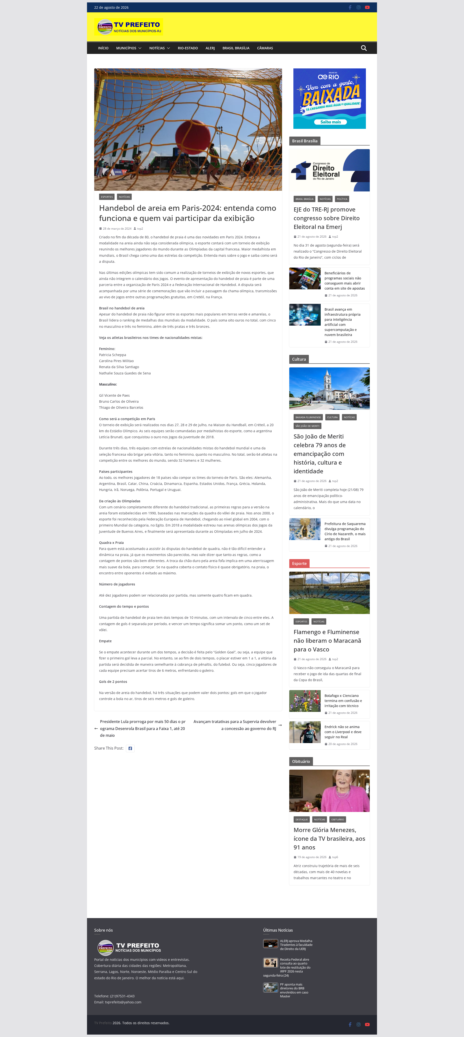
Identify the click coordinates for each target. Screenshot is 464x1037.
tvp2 (140, 228)
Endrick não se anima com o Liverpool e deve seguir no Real (343, 731)
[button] (139, 48)
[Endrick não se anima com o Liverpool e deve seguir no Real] (305, 735)
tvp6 (335, 857)
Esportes (107, 196)
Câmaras (265, 48)
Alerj (210, 48)
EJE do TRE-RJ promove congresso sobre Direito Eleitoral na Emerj (327, 218)
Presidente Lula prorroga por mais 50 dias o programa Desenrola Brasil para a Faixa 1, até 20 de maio (143, 728)
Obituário (337, 819)
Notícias (157, 48)
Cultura (332, 417)
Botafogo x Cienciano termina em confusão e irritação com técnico (343, 700)
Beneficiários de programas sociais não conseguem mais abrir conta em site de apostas (345, 281)
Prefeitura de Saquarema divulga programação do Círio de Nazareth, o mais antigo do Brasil (345, 531)
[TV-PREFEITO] (128, 942)
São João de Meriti (307, 426)
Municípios (126, 48)
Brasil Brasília (236, 48)
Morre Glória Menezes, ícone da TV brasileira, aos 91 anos (329, 838)
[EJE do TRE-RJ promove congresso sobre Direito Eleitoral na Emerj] (329, 170)
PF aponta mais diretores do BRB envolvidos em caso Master (294, 990)
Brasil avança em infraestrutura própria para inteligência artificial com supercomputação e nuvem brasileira (343, 322)
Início (103, 48)
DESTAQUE (302, 819)
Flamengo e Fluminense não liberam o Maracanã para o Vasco (327, 640)
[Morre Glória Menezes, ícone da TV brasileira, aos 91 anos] (329, 791)
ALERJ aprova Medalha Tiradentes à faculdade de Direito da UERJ (296, 945)
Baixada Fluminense (308, 417)
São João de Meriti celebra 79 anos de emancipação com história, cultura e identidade (320, 453)
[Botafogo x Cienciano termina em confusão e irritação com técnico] (305, 704)
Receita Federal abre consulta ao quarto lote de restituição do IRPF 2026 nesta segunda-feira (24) (287, 967)
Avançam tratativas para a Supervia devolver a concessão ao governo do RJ (235, 725)
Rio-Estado (188, 48)
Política (342, 199)
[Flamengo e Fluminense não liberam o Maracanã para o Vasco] (329, 593)
